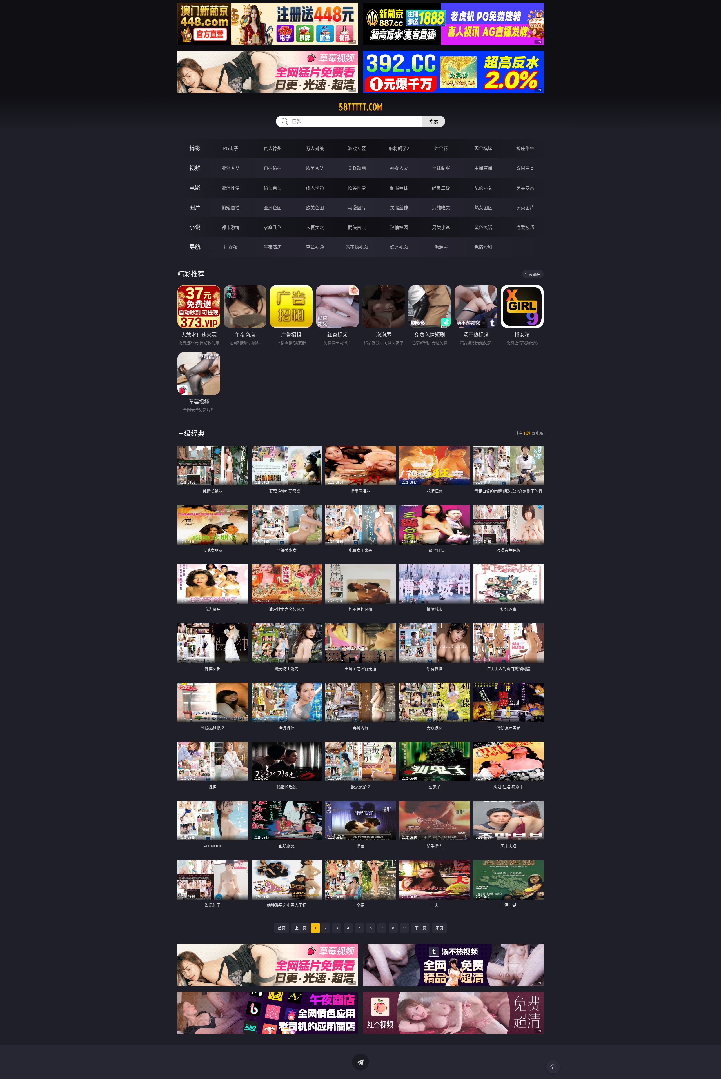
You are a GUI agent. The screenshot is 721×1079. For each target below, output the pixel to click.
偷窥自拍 (231, 208)
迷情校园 (399, 227)
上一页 (300, 928)
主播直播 (483, 168)
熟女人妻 (399, 168)
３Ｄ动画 (357, 168)
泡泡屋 (441, 247)
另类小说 (441, 227)
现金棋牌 (483, 148)
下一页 (420, 928)
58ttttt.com (360, 107)
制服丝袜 (399, 188)
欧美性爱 (357, 188)
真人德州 (273, 148)
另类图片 (525, 208)
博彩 (195, 148)
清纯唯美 (441, 208)
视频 (195, 168)
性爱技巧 (525, 227)
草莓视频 (315, 247)
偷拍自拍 (273, 188)
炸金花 (441, 148)
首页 (282, 928)
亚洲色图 (273, 208)
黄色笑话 (483, 227)
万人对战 (315, 148)
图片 (195, 207)
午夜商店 (273, 247)
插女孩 (230, 247)
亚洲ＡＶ (231, 168)
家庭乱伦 (273, 227)
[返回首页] (553, 1066)
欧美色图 (315, 208)
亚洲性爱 (231, 188)
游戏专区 (357, 148)
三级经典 (190, 433)
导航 (195, 247)
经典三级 (441, 188)
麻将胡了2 (399, 148)
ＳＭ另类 (525, 168)
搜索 (433, 121)
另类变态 (525, 188)
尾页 (439, 928)
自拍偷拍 (273, 168)
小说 (195, 227)
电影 (195, 188)
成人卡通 (315, 188)
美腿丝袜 (399, 208)
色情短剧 (483, 247)
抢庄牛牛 (525, 148)
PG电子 (230, 148)
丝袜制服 (441, 168)
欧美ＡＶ (315, 168)
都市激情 (231, 227)
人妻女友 (315, 227)
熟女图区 (483, 208)
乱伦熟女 (483, 188)
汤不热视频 (357, 247)
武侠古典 (357, 227)
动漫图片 (357, 208)
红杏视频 (399, 247)
